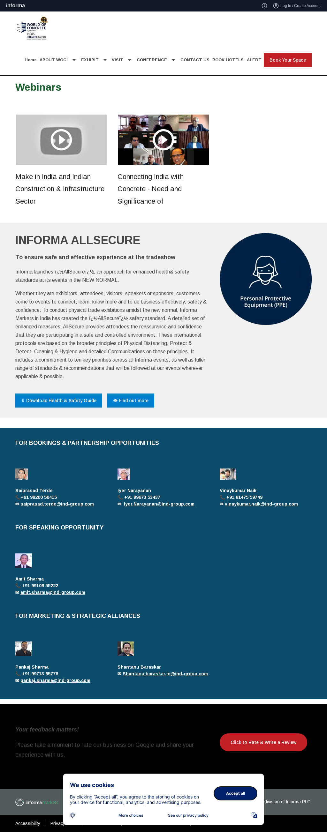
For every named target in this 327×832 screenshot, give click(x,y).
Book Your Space (288, 60)
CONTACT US (194, 59)
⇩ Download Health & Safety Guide (58, 400)
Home (31, 59)
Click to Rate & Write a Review (263, 742)
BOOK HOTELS (228, 59)
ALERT (254, 59)
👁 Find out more (130, 400)
